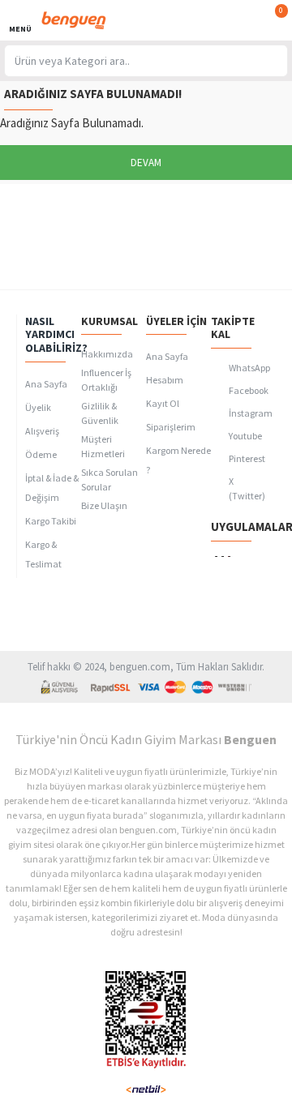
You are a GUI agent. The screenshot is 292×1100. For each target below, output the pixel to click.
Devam (146, 162)
